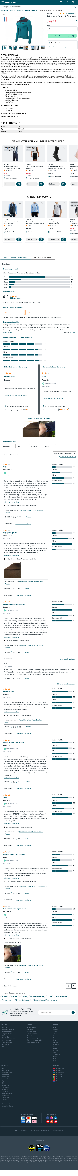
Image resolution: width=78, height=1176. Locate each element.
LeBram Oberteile (61, 996)
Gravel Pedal (6, 1100)
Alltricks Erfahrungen (8, 1038)
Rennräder (5, 1089)
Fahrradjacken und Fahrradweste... (45, 1000)
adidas (55, 1027)
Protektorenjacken (7, 1102)
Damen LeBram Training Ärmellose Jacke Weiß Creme (35, 222)
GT (54, 1046)
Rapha (55, 1059)
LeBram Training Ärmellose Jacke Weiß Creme (56, 222)
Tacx (54, 1038)
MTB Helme (5, 1070)
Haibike (55, 1029)
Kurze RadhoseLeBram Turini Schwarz (34, 167)
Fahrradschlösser (7, 1106)
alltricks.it (59, 1077)
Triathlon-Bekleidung (22, 1000)
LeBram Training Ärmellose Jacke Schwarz (12, 222)
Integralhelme (6, 1074)
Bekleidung (20, 10)
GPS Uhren (5, 1091)
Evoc (54, 1052)
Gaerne (55, 1048)
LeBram (49, 13)
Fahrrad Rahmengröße (34, 1040)
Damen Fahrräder (7, 1072)
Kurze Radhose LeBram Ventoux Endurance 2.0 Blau (12, 167)
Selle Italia (56, 1044)
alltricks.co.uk (60, 1068)
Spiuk (54, 1040)
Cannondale (56, 1054)
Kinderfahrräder (7, 1104)
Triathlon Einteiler (7, 1093)
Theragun (56, 1036)
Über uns (4, 1027)
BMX (3, 1083)
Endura (55, 1031)
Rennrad (12, 10)
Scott (54, 1061)
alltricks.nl (59, 1081)
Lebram (55, 1042)
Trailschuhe (5, 1079)
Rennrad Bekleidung (31, 10)
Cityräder (4, 1081)
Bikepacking (5, 1085)
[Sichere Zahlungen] (29, 1119)
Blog (3, 1046)
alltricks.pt (59, 1079)
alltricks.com (60, 1072)
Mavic (55, 1034)
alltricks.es (59, 1074)
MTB (3, 1068)
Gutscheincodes (7, 1042)
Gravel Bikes (5, 1087)
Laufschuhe (5, 1077)
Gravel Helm (5, 1097)
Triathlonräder (7, 1000)
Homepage (4, 10)
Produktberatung (32, 1038)
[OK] (73, 1012)
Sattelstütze (5, 1095)
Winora (55, 1057)
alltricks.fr (59, 1070)
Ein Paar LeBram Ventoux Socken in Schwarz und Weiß (56, 167)
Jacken (24, 996)
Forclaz (55, 1050)
